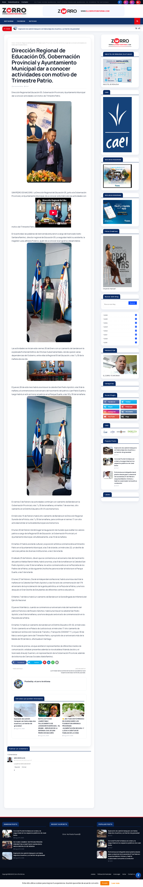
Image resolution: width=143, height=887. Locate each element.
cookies (93, 874)
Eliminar (24, 767)
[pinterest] (138, 2)
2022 (120, 331)
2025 (120, 319)
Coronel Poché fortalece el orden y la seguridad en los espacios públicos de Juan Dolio (124, 462)
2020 (120, 339)
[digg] (129, 416)
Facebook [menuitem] (21, 21)
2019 (120, 343)
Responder (17, 767)
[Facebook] (138, 875)
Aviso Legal (116, 874)
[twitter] (129, 402)
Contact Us (131, 874)
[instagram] (125, 2)
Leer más (115, 883)
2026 (120, 315)
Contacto (24, 2)
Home (124, 874)
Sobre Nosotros (13, 2)
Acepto (105, 883)
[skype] (111, 407)
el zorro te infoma (18, 86)
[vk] (129, 412)
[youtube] (111, 416)
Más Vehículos (19, 758)
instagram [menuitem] (8, 21)
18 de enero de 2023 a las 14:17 (23, 760)
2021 (120, 335)
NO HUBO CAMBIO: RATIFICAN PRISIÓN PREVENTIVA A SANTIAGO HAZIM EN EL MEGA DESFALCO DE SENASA (27, 844)
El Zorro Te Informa (18, 874)
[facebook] (120, 2)
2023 (120, 327)
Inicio (4, 2)
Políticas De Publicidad (104, 874)
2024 (120, 323)
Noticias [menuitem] (33, 21)
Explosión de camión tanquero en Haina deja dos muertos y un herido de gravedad (25, 722)
